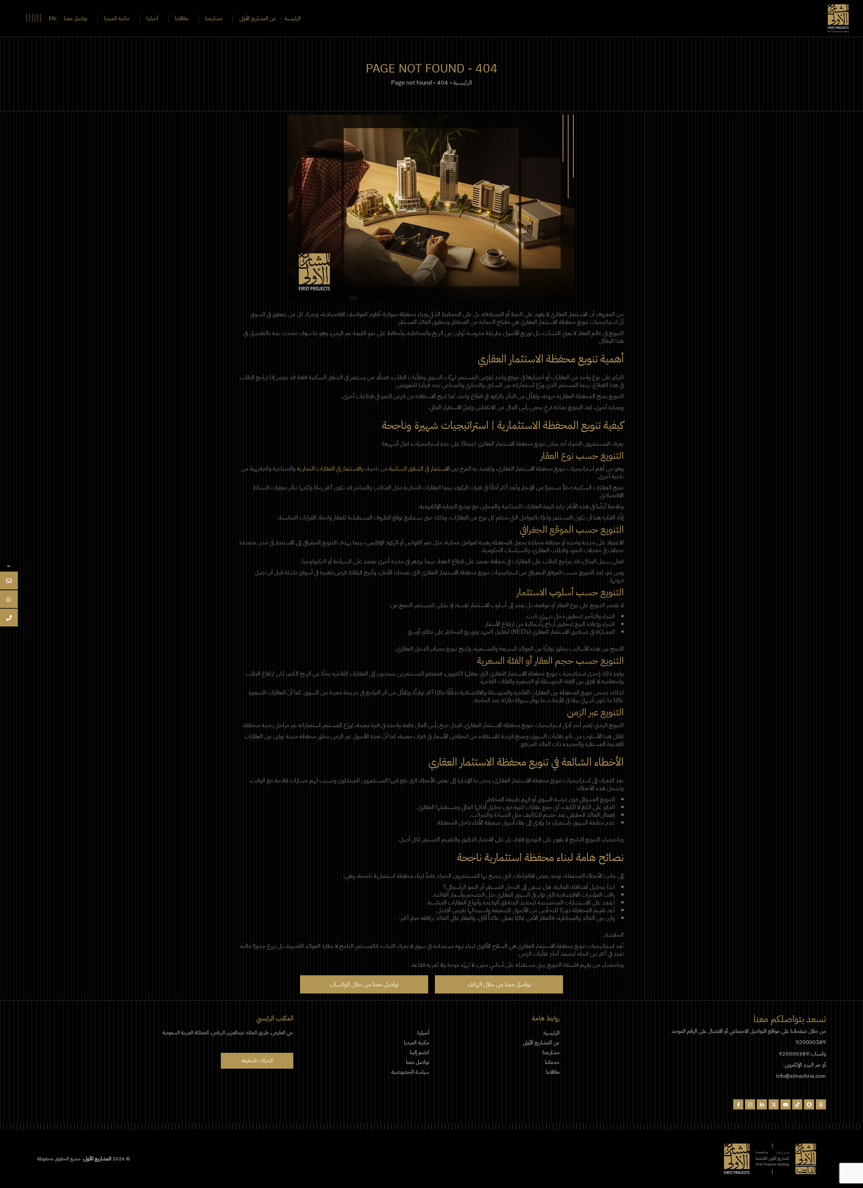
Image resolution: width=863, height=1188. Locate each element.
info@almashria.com (801, 1076)
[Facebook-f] (738, 1104)
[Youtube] (785, 1104)
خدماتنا (552, 1062)
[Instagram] (750, 1104)
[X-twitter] (774, 1104)
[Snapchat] (809, 1104)
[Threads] (821, 1104)
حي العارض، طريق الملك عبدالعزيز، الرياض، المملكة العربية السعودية (227, 1032)
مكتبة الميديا (416, 1043)
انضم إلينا (419, 1052)
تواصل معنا (417, 1062)
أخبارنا (423, 1033)
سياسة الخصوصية (410, 1072)
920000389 (811, 1042)
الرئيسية (551, 1033)
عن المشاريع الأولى (541, 1043)
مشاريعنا (551, 1052)
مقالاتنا (553, 1072)
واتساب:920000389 (802, 1054)
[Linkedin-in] (762, 1104)
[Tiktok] (797, 1104)
